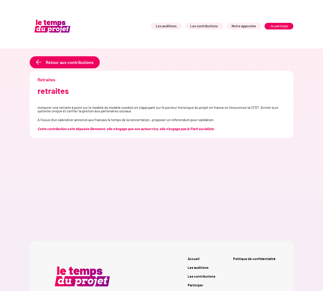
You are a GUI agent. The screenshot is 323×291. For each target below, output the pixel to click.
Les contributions (204, 26)
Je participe (279, 26)
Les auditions (166, 26)
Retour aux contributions (70, 62)
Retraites (46, 80)
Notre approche (244, 26)
